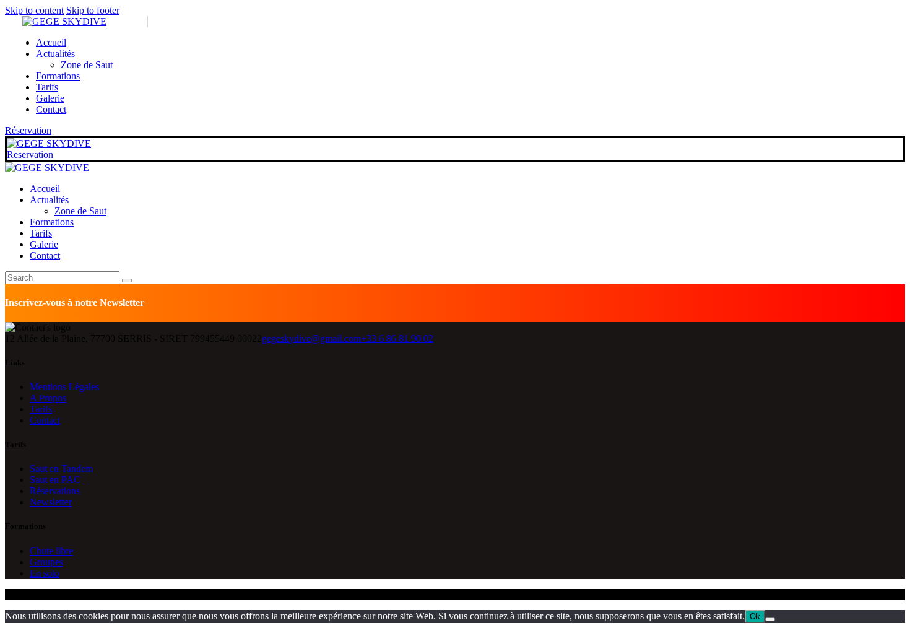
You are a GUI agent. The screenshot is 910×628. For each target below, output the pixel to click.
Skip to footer (92, 10)
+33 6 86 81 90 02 (397, 338)
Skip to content (34, 10)
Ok (755, 616)
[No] (770, 619)
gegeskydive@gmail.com (311, 338)
